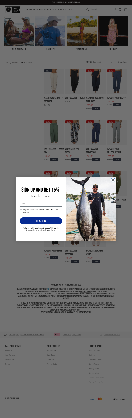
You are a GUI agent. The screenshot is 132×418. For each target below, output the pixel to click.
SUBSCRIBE (41, 221)
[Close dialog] (113, 180)
